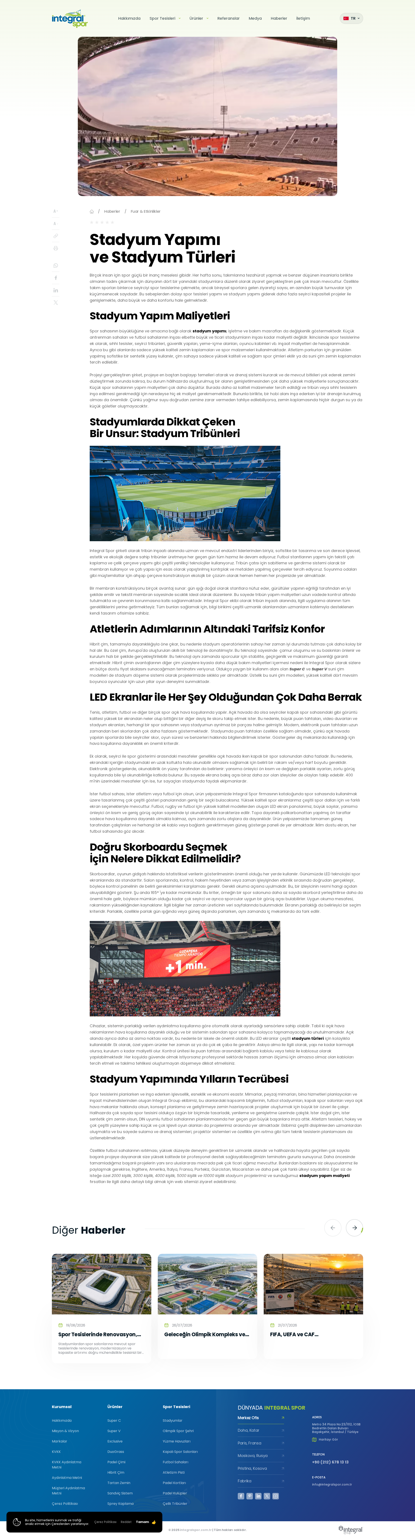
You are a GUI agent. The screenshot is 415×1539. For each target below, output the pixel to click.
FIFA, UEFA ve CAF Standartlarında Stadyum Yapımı (304, 1334)
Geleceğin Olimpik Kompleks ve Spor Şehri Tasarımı (204, 1334)
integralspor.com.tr (196, 1530)
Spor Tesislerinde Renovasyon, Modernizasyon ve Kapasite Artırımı (97, 1334)
